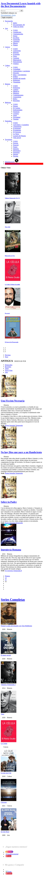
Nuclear (15, 156)
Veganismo (16, 82)
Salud (15, 115)
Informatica (16, 151)
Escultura (16, 38)
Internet (15, 154)
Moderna (16, 93)
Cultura (7, 65)
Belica (15, 99)
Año (6, 372)
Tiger (2, 714)
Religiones (16, 80)
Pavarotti (7, 313)
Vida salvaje (17, 138)
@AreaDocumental (12, 854)
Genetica (16, 113)
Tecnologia (8, 139)
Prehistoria (16, 88)
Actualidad (16, 69)
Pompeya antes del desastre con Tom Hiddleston (16, 626)
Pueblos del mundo (19, 78)
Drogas (15, 106)
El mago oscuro (6, 655)
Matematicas (17, 60)
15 (6, 580)
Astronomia (17, 51)
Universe (4, 802)
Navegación (9, 21)
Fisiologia (16, 112)
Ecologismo (17, 128)
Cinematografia (18, 34)
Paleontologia (17, 62)
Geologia (16, 58)
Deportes (16, 73)
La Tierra (16, 134)
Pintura (15, 45)
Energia (15, 143)
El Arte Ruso (5, 832)
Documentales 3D (19, 25)
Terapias (16, 119)
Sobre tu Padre (9, 502)
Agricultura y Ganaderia (21, 125)
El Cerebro (16, 108)
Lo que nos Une (6, 773)
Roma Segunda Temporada (14, 425)
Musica (15, 43)
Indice (15, 23)
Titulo (7, 368)
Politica (15, 76)
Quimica (16, 63)
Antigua (15, 89)
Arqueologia (17, 97)
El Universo (17, 132)
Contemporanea (18, 95)
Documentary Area (8, 15)
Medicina (8, 102)
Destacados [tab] (8, 365)
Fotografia (16, 39)
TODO (15, 30)
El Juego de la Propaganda (11, 342)
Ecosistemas (17, 130)
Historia (7, 84)
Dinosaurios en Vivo (10, 255)
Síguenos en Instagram (12, 164)
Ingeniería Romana (11, 549)
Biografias (16, 101)
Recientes (8, 367)
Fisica (15, 56)
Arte (6, 28)
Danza (15, 36)
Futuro (15, 147)
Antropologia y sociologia (21, 71)
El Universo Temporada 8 (13, 571)
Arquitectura (17, 32)
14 (6, 578)
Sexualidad (16, 117)
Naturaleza (8, 121)
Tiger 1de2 (7, 227)
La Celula (4, 743)
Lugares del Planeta (19, 136)
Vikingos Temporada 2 (8, 685)
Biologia (16, 52)
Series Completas (13, 599)
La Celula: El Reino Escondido (12, 284)
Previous (8, 355)
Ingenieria (16, 152)
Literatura (16, 41)
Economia (16, 54)
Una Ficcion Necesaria (12, 400)
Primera (7, 576)
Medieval (16, 91)
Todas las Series (18, 26)
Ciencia (7, 47)
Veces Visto (8, 370)
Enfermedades (17, 110)
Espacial (16, 145)
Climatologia (17, 126)
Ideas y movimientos (19, 75)
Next (6, 357)
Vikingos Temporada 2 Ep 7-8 (12, 198)
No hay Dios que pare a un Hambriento (21, 452)
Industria (16, 149)
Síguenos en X (10, 162)
